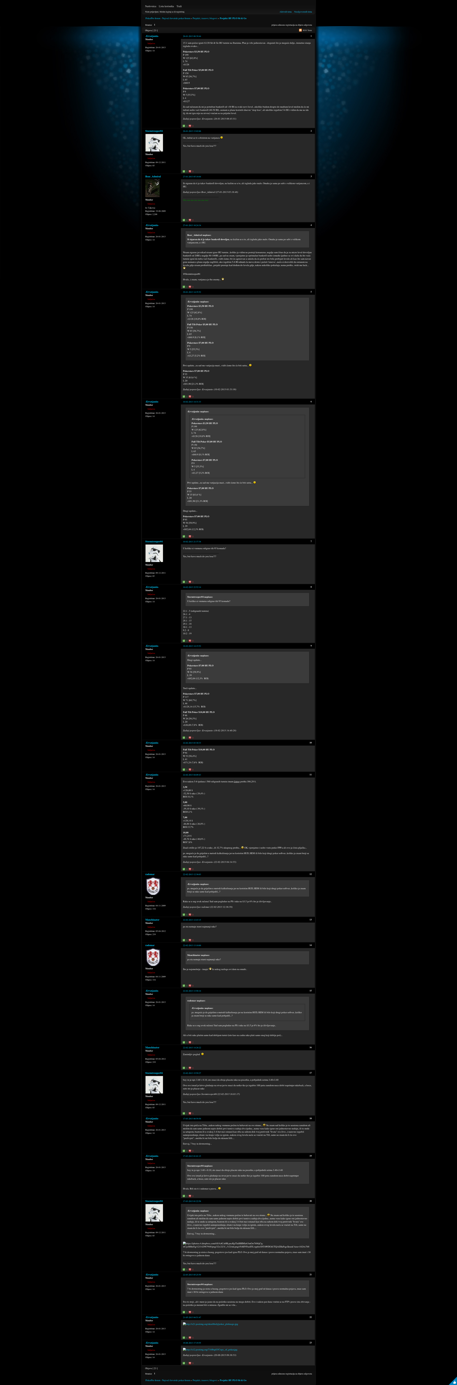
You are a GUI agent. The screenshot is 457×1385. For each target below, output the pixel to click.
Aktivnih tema (286, 11)
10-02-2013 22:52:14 (192, 587)
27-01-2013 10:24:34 (192, 225)
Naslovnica (150, 6)
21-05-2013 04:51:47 (192, 1317)
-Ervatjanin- (152, 36)
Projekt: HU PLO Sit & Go (233, 18)
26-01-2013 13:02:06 (192, 131)
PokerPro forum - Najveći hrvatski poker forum (167, 18)
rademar (150, 874)
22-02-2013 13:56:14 (192, 990)
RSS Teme (307, 30)
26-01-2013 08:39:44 (192, 36)
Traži (179, 6)
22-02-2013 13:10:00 (192, 945)
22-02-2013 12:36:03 (192, 874)
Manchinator (152, 919)
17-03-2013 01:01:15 (192, 1155)
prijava (274, 24)
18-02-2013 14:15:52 (192, 645)
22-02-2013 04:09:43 (192, 774)
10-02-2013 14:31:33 (192, 401)
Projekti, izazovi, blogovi (205, 18)
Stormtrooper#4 (154, 131)
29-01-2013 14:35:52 (192, 291)
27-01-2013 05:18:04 (192, 176)
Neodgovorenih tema (303, 11)
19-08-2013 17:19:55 (192, 1342)
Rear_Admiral (153, 176)
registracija (290, 24)
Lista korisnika (166, 6)
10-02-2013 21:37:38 (192, 541)
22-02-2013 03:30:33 (192, 742)
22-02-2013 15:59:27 (192, 1073)
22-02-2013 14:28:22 (192, 1047)
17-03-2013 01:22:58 (192, 1201)
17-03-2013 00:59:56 (192, 1118)
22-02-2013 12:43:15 (192, 919)
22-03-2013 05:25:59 (192, 1274)
